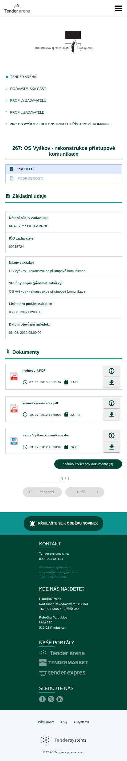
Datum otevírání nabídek (29, 324)
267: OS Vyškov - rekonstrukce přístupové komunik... (61, 124)
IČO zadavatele (21, 238)
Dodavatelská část (28, 89)
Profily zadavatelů (28, 100)
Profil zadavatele (27, 112)
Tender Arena (23, 77)
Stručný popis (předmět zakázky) (36, 283)
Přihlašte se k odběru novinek (63, 523)
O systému (81, 722)
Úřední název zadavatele (28, 218)
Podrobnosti (26, 178)
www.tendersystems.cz (55, 567)
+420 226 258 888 (52, 577)
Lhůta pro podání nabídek (30, 304)
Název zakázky (21, 262)
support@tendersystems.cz (58, 572)
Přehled (21, 169)
